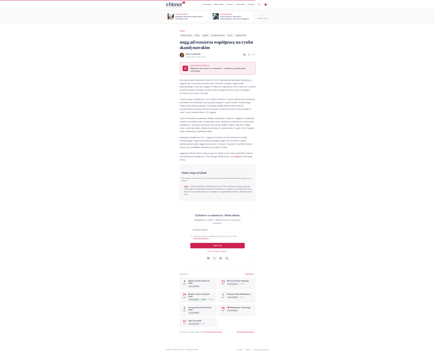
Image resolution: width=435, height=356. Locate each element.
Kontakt (251, 4)
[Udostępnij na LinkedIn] (244, 54)
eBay (186, 186)
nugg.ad (205, 35)
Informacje (206, 4)
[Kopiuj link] (253, 54)
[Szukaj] (259, 4)
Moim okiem (219, 4)
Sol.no (230, 35)
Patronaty (241, 4)
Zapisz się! (217, 245)
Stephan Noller (241, 35)
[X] (214, 258)
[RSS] (227, 258)
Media (197, 35)
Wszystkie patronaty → (246, 332)
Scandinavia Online (218, 35)
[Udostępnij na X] (249, 54)
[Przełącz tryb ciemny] (266, 4)
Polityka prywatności (201, 238)
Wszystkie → (250, 274)
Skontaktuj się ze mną (213, 332)
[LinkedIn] (208, 258)
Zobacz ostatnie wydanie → (217, 251)
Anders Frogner (186, 35)
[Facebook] (221, 258)
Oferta (230, 4)
